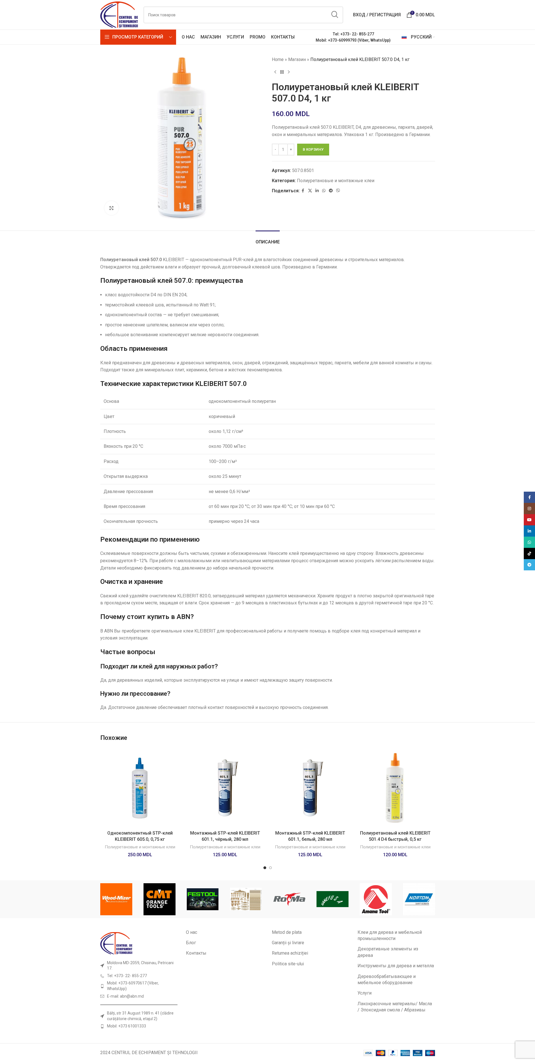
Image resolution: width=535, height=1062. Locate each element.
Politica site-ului (288, 963)
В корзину (313, 149)
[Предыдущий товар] (275, 72)
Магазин (297, 59)
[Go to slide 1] (264, 867)
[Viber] (338, 191)
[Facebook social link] (303, 191)
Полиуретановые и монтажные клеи (335, 180)
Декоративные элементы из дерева (388, 952)
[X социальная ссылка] (310, 191)
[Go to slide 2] (270, 867)
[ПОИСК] (334, 14)
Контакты (196, 953)
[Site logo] (119, 14)
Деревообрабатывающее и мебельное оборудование (387, 979)
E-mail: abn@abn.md (125, 996)
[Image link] (116, 943)
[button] (106, 899)
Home (278, 59)
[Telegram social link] (330, 191)
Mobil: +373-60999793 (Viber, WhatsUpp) (353, 40)
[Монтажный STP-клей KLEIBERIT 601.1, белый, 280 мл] (310, 788)
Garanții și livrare (288, 942)
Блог (191, 942)
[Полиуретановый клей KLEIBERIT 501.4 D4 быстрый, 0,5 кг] (395, 788)
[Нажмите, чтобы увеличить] (111, 208)
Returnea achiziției (290, 953)
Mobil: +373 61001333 (126, 1026)
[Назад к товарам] (282, 72)
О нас (191, 932)
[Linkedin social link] (317, 191)
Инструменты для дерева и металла (396, 965)
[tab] (268, 239)
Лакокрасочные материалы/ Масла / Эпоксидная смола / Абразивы (395, 1007)
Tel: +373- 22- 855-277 (353, 34)
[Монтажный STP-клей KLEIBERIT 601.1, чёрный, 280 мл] (225, 788)
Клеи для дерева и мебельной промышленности (390, 935)
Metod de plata (287, 932)
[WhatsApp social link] (323, 191)
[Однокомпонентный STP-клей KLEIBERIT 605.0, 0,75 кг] (140, 788)
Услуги (365, 993)
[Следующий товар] (288, 72)
